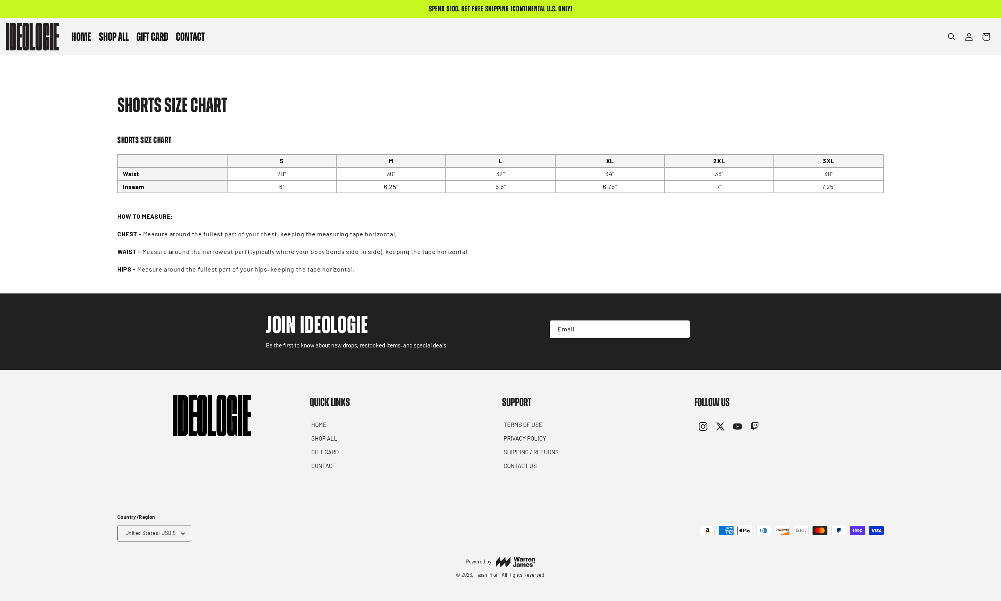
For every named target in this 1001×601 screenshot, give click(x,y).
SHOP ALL (324, 438)
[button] (114, 36)
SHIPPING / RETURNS (531, 451)
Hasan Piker (486, 575)
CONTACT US (520, 465)
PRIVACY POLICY (525, 438)
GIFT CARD (325, 451)
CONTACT (323, 465)
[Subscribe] (677, 329)
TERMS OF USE (523, 424)
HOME (318, 424)
